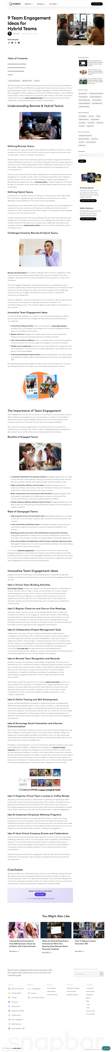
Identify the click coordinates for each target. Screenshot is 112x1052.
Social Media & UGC (97, 103)
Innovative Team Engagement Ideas (16, 71)
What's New (90, 991)
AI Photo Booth (82, 116)
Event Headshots (95, 119)
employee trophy (41, 182)
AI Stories (91, 116)
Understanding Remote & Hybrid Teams (17, 63)
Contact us (97, 4)
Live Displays (82, 122)
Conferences (94, 138)
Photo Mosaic (100, 122)
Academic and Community (85, 135)
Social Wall (81, 126)
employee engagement (25, 550)
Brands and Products (84, 138)
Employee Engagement (14, 80)
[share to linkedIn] (12, 42)
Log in (88, 1004)
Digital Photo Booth (27, 80)
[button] (29, 4)
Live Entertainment (91, 142)
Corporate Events (83, 96)
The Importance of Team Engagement (16, 67)
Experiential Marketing (84, 103)
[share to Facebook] (18, 42)
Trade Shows (82, 145)
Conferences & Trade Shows (96, 93)
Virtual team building (15, 588)
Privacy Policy (90, 1014)
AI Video (98, 116)
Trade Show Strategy (84, 106)
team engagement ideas (33, 98)
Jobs (87, 1007)
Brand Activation (83, 93)
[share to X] (15, 42)
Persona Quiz (91, 122)
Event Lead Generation (84, 100)
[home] (15, 3)
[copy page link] (9, 42)
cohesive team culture (32, 225)
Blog (87, 1001)
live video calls (23, 648)
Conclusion (10, 74)
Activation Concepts (48, 898)
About (88, 998)
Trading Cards (90, 126)
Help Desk (89, 994)
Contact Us (90, 988)
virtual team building (59, 326)
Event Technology (96, 100)
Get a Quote (40, 894)
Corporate (36, 80)
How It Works (37, 898)
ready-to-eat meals (53, 682)
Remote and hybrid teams (17, 273)
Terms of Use (90, 1011)
